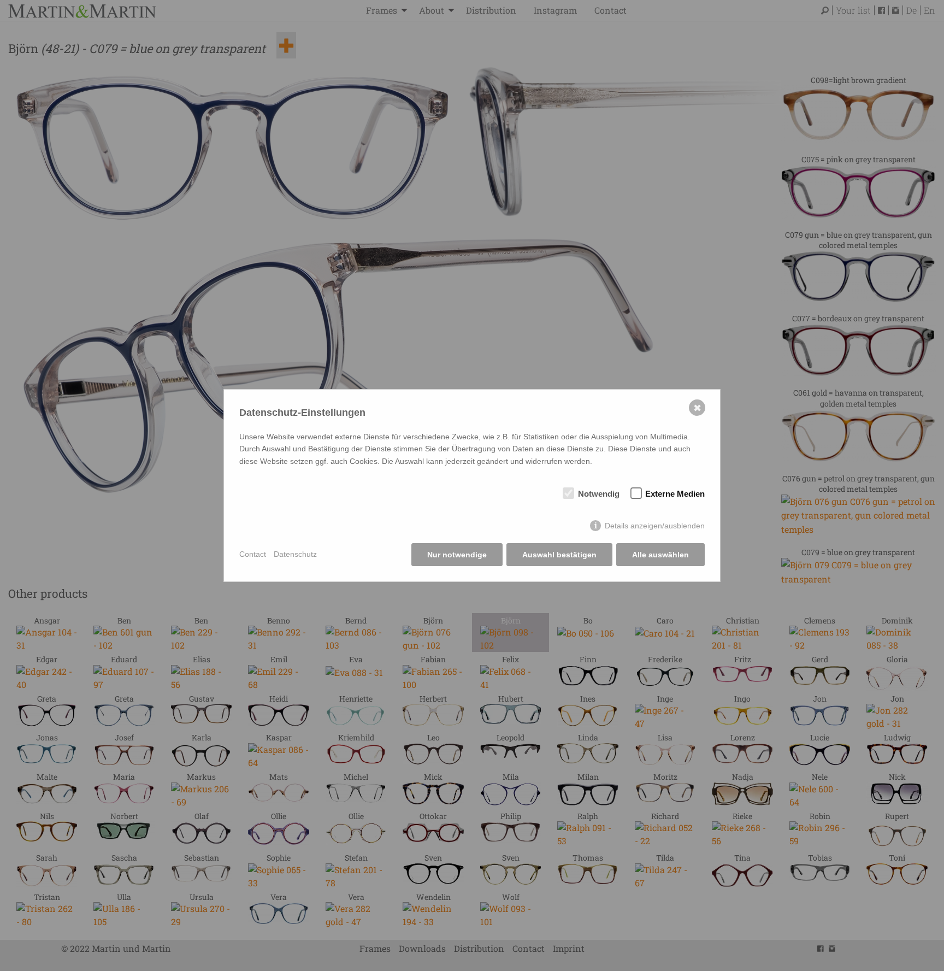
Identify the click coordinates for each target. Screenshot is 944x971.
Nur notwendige (457, 554)
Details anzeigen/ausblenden (655, 525)
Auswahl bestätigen (559, 554)
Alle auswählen (660, 554)
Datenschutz (295, 554)
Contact (252, 554)
